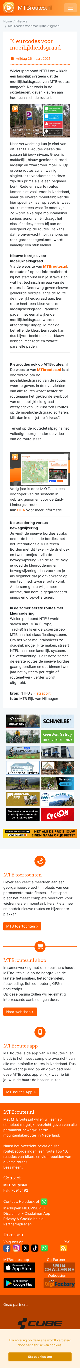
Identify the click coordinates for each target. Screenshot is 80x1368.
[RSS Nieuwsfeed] (63, 1247)
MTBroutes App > (21, 1092)
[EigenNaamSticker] (40, 833)
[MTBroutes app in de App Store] (19, 1267)
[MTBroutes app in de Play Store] (19, 1283)
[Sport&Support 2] (57, 768)
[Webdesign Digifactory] (59, 1283)
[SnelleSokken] (23, 815)
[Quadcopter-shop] (23, 753)
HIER (21, 510)
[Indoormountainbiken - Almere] (23, 737)
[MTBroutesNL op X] (25, 1247)
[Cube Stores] (23, 722)
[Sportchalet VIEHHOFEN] (23, 784)
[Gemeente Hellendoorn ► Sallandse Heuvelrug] (57, 737)
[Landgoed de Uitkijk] (23, 768)
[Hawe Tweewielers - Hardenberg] (57, 753)
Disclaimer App (37, 1213)
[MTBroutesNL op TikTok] (34, 1247)
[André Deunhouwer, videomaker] (59, 1267)
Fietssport (42, 693)
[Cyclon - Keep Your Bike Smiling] (57, 815)
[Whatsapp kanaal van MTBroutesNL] (44, 1247)
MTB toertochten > (22, 926)
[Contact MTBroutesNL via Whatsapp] (44, 1201)
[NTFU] (57, 784)
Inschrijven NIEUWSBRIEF (24, 1208)
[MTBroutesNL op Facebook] (6, 1247)
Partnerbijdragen (17, 1224)
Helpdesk (27, 1201)
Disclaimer (12, 1213)
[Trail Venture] (57, 799)
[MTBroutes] (10, 7)
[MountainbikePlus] (23, 799)
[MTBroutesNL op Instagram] (16, 1247)
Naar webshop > (20, 1012)
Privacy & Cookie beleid (23, 1219)
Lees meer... (13, 1167)
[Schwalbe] (57, 722)
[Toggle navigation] (70, 7)
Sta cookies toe (40, 1356)
